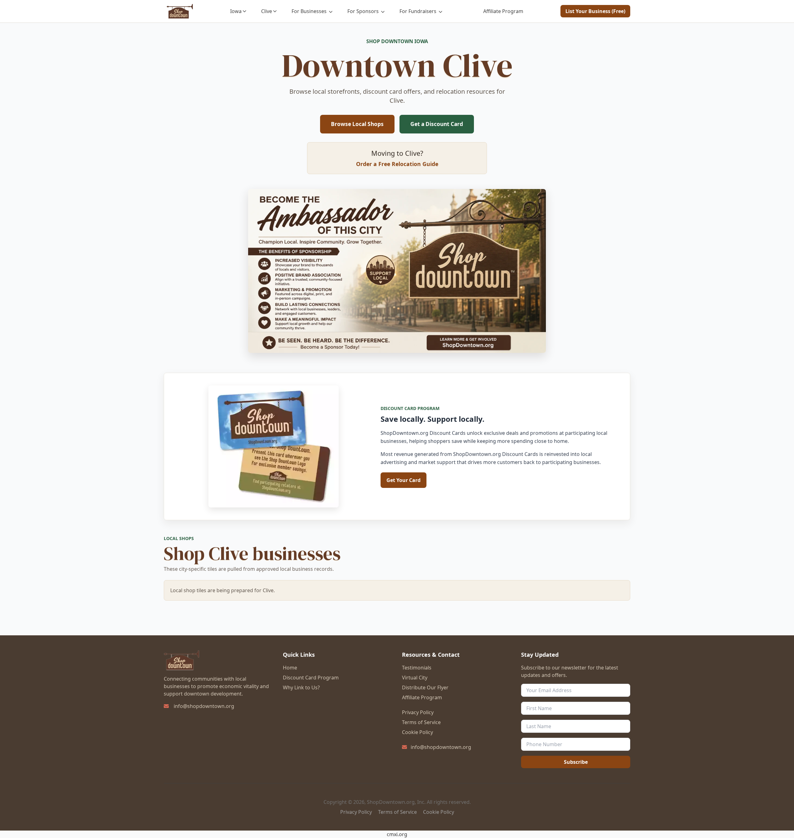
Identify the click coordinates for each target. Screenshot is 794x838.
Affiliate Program (503, 11)
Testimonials (416, 667)
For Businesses (310, 11)
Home (290, 667)
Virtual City (414, 677)
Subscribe (576, 762)
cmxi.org (397, 834)
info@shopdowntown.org (204, 706)
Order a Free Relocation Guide (397, 164)
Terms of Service (421, 722)
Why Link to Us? (301, 687)
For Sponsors (363, 11)
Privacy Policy (418, 712)
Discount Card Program (311, 677)
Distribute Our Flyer (425, 687)
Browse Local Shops (357, 124)
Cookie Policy (417, 732)
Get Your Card (403, 480)
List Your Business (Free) (595, 11)
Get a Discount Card (436, 124)
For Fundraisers (418, 11)
